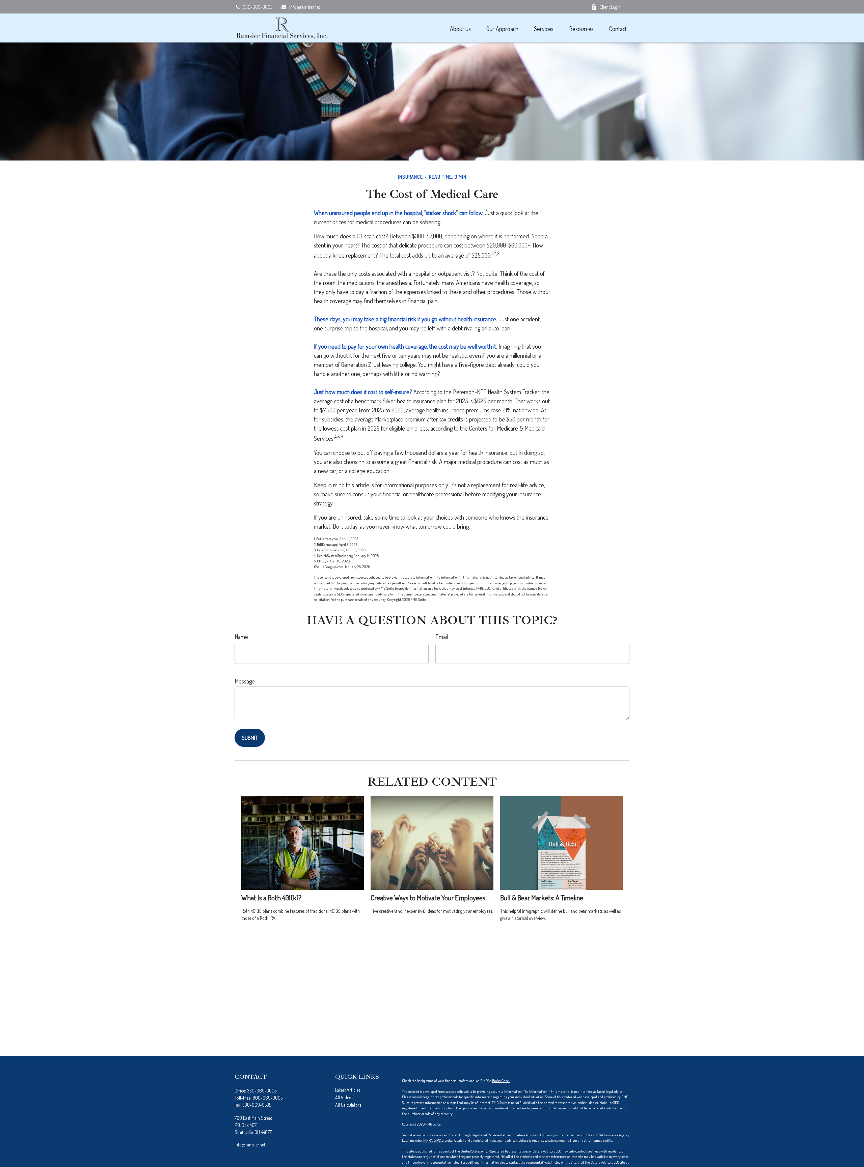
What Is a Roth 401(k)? (271, 897)
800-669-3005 (267, 1098)
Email (441, 636)
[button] (460, 28)
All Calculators (348, 1105)
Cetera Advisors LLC (529, 1135)
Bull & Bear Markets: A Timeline (541, 897)
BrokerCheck (501, 1080)
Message (245, 681)
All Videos (344, 1097)
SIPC (437, 1140)
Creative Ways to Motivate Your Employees (428, 897)
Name (241, 636)
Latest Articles (347, 1090)
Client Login (610, 7)
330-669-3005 (257, 7)
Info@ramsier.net (304, 7)
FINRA (428, 1140)
